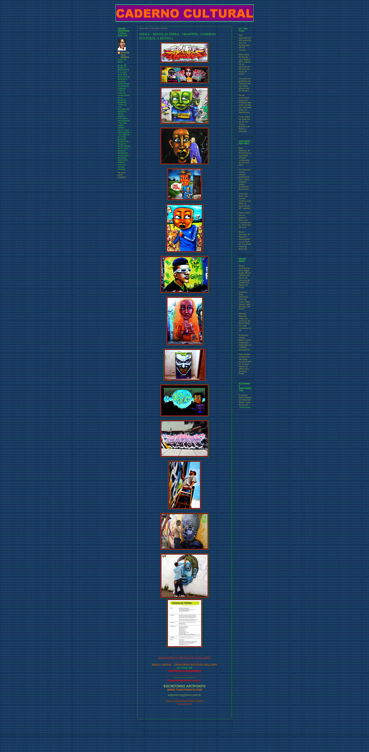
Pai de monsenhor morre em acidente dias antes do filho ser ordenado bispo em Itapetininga (245, 103)
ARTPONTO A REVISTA (125, 55)
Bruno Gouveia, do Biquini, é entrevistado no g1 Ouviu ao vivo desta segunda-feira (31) (245, 240)
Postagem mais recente (151, 726)
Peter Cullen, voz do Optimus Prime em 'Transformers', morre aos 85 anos (245, 220)
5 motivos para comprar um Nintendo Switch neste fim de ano (245, 400)
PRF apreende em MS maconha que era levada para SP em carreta (245, 42)
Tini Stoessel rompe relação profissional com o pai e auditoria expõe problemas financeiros (244, 179)
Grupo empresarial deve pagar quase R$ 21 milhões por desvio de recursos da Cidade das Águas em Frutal (245, 276)
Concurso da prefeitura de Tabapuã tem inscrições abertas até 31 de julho (245, 84)
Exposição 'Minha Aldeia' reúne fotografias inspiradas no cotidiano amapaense (245, 342)
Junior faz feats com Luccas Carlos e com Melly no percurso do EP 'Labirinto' (245, 200)
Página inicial (185, 726)
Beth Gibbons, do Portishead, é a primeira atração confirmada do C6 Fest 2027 (245, 156)
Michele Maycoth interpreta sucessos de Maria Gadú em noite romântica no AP (245, 322)
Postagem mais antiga (218, 726)
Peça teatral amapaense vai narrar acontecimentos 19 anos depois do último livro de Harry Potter (245, 364)
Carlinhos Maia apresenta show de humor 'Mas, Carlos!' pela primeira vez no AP (244, 300)
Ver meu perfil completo (122, 174)
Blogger (201, 746)
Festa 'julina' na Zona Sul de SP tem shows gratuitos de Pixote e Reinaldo (244, 124)
